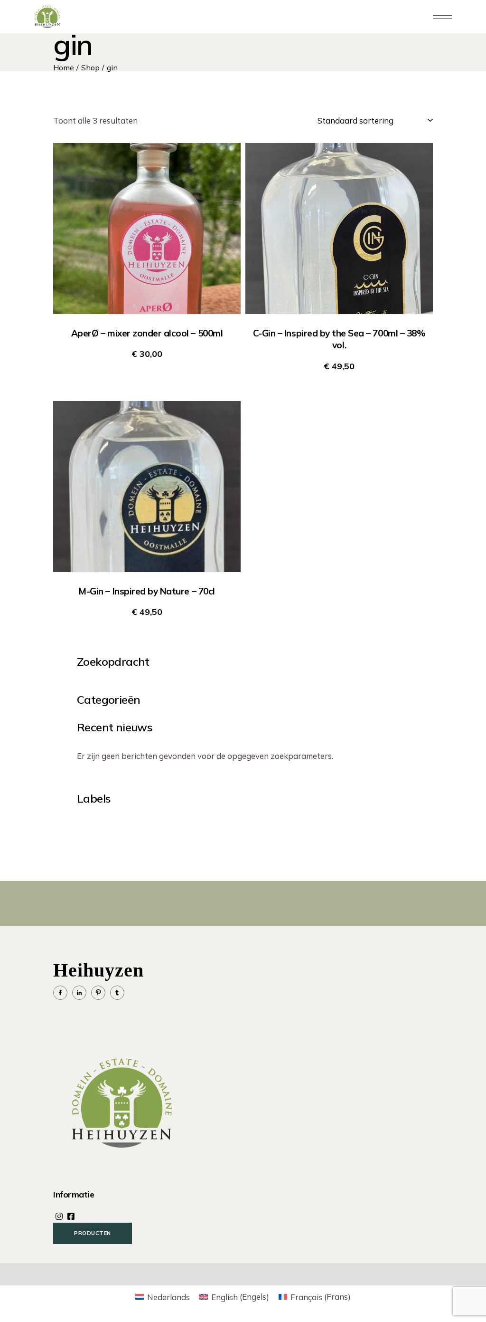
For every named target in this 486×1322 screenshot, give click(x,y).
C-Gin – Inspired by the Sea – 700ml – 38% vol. (339, 339)
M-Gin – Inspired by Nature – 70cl (147, 591)
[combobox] (370, 121)
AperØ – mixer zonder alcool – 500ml (147, 333)
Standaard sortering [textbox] (355, 120)
